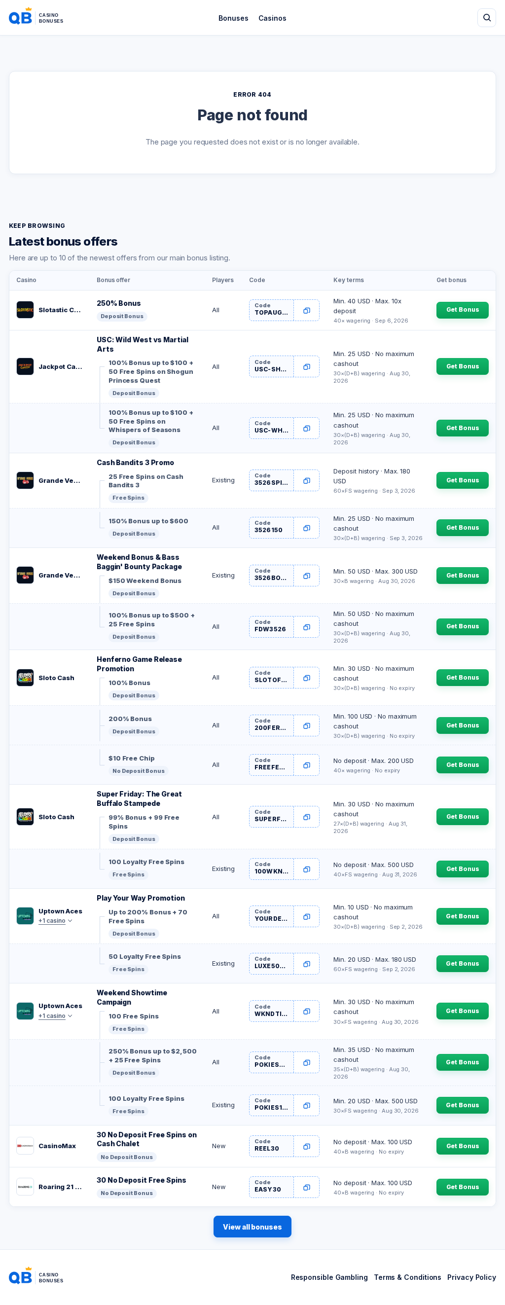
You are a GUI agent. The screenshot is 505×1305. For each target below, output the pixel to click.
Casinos (272, 18)
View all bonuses (252, 1227)
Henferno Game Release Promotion (139, 664)
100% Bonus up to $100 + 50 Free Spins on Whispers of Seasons (150, 421)
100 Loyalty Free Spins (146, 862)
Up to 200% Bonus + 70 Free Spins (147, 916)
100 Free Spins (133, 1016)
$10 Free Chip (131, 758)
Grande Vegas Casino (60, 480)
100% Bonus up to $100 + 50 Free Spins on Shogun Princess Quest (150, 371)
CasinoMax (57, 1146)
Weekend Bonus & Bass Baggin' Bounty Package (139, 562)
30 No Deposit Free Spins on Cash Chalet (147, 1139)
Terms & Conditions (407, 1277)
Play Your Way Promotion (141, 898)
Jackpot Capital (60, 366)
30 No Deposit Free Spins (141, 1180)
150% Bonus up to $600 (148, 521)
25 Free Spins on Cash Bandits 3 (145, 480)
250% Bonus (119, 303)
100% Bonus (129, 683)
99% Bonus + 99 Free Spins (144, 821)
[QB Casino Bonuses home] (44, 18)
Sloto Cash (56, 678)
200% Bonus (130, 719)
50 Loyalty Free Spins (144, 956)
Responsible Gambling (329, 1277)
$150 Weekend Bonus (144, 580)
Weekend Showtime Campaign (132, 997)
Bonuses (233, 18)
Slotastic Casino (60, 310)
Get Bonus (462, 309)
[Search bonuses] (486, 17)
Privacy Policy (471, 1277)
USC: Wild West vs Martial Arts (142, 344)
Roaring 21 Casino (60, 1187)
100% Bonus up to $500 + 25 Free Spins (151, 619)
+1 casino (52, 920)
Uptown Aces (60, 911)
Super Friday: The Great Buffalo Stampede (139, 798)
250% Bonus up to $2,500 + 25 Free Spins (152, 1055)
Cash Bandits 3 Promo (135, 462)
